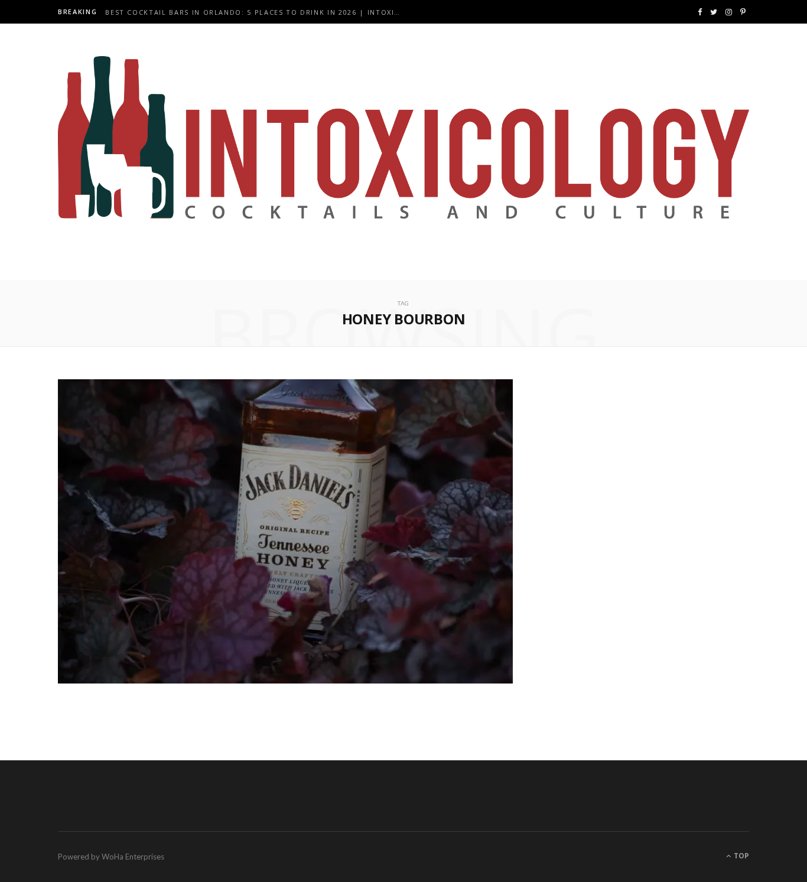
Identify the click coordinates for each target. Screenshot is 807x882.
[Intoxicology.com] (403, 137)
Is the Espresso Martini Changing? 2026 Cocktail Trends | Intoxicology (255, 12)
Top (740, 856)
